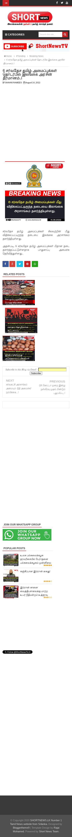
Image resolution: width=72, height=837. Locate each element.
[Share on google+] (12, 264)
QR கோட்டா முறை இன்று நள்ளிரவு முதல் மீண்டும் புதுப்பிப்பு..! (52, 389)
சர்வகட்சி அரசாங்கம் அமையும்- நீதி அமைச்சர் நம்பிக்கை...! (18, 388)
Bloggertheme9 (21, 827)
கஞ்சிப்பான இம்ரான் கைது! (35, 571)
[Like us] (56, 3)
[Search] (65, 34)
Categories (15, 34)
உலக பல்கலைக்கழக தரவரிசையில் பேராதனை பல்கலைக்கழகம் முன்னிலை (35, 559)
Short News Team (49, 831)
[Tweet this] (20, 264)
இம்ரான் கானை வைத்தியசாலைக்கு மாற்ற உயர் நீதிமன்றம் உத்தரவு (34, 591)
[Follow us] (61, 3)
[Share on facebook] (6, 264)
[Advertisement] (36, 121)
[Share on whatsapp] (35, 264)
